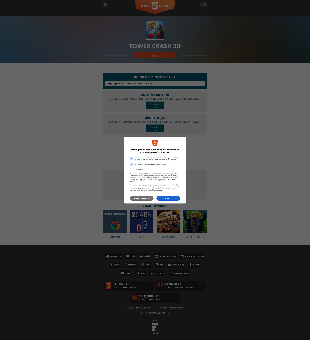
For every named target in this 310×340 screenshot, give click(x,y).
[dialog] (155, 170)
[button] (155, 169)
